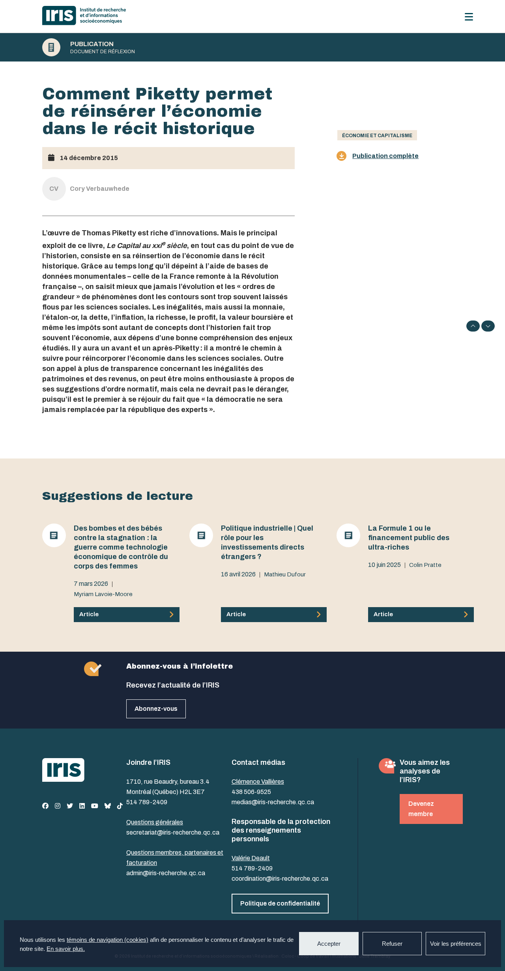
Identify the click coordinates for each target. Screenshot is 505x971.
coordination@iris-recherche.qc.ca (280, 878)
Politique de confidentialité (280, 903)
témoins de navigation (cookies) (107, 939)
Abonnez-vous (156, 708)
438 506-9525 (251, 791)
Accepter (328, 943)
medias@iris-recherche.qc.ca (273, 802)
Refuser (392, 943)
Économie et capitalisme (377, 135)
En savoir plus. (66, 948)
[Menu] (469, 17)
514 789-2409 (146, 802)
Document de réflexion (102, 51)
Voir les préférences (455, 943)
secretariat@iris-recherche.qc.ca (172, 832)
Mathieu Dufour (285, 574)
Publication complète (385, 156)
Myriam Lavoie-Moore (103, 594)
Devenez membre (421, 808)
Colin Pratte (425, 565)
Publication (92, 44)
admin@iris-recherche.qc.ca (165, 873)
